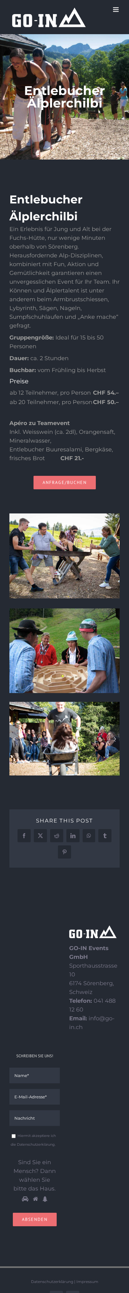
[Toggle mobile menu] (116, 9)
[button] (14, 739)
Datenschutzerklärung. (36, 1145)
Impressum (87, 1281)
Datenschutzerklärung (52, 1281)
